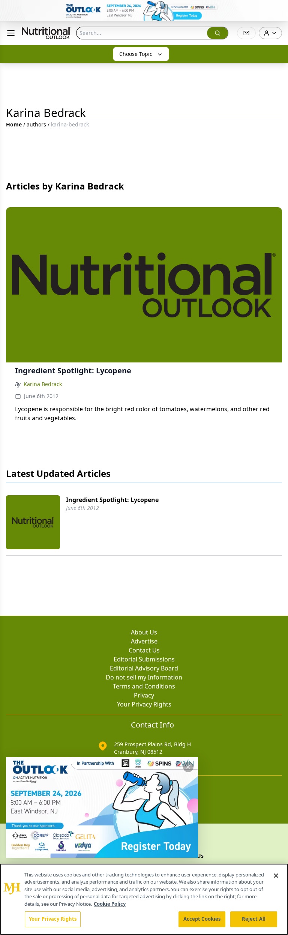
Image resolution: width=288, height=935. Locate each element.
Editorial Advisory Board (144, 668)
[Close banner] (278, 10)
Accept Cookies (202, 918)
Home (14, 124)
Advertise (144, 641)
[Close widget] (188, 767)
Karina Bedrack (43, 384)
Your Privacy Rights (144, 704)
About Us (144, 632)
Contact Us (144, 650)
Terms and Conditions (144, 686)
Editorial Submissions (144, 659)
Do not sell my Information (144, 677)
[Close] (276, 875)
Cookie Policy (110, 903)
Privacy (144, 695)
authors (36, 124)
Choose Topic (135, 53)
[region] (144, 899)
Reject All (254, 918)
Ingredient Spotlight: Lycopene (112, 500)
